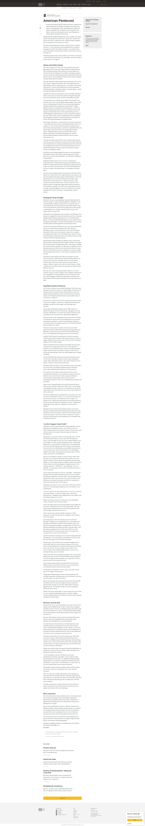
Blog (70, 4)
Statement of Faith (76, 814)
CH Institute (59, 811)
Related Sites (75, 817)
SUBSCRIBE (80, 8)
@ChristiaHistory (60, 810)
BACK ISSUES (63, 8)
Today (74, 4)
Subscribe (88, 1)
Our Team (75, 812)
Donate (93, 1)
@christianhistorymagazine (61, 814)
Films (78, 4)
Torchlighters (59, 813)
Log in (104, 1)
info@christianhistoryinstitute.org (96, 815)
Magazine (59, 4)
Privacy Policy (75, 816)
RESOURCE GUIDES (72, 8)
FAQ (74, 815)
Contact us (75, 810)
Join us (74, 813)
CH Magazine (59, 812)
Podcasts (65, 4)
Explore (84, 4)
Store (88, 4)
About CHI (99, 1)
